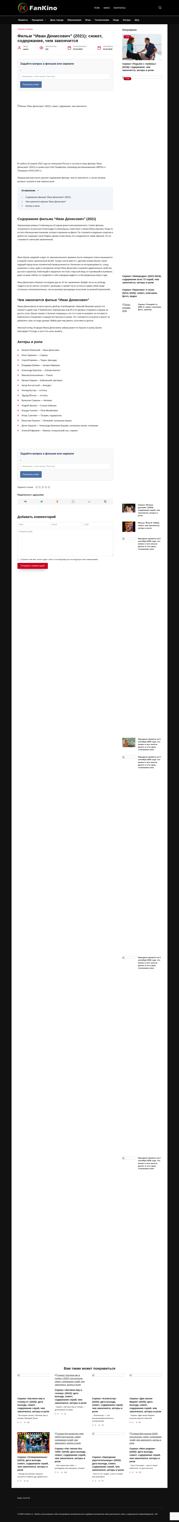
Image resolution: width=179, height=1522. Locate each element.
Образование (74, 20)
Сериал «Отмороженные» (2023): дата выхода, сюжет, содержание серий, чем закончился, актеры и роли (32, 1463)
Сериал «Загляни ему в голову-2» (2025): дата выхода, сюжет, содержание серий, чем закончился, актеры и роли (33, 1405)
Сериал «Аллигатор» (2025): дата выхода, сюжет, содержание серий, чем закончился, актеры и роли (107, 1405)
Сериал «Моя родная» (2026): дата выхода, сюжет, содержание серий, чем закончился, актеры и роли (145, 1455)
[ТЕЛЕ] (142, 58)
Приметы (23, 20)
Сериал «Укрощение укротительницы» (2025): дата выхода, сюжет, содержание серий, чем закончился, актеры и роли (108, 1463)
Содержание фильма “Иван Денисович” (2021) (48, 197)
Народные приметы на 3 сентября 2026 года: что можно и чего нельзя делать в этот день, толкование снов (149, 962)
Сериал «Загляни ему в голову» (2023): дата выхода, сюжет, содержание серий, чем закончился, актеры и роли (70, 1396)
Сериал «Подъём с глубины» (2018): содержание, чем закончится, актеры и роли (139, 67)
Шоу (137, 20)
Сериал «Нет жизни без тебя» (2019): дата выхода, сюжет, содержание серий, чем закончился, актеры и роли (70, 1455)
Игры (88, 20)
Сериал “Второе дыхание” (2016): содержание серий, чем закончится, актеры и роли (149, 510)
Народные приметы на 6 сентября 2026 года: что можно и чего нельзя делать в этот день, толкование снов (149, 543)
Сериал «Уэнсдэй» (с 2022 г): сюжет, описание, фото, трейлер (149, 307)
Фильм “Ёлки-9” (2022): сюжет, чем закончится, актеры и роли (149, 525)
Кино (107, 8)
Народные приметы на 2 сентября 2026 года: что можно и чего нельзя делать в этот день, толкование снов (149, 1163)
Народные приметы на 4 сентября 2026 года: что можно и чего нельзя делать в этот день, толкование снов (149, 762)
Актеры (127, 20)
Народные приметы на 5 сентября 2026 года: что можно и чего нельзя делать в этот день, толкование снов (149, 744)
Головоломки (102, 20)
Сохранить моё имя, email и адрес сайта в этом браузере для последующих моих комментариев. (59, 559)
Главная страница (25, 29)
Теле (97, 8)
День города (56, 20)
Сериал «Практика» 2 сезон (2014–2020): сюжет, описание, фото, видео (140, 293)
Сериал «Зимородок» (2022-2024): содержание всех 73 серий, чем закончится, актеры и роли (141, 279)
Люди (116, 20)
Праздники (37, 20)
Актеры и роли (32, 206)
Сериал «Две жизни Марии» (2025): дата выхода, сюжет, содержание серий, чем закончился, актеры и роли (145, 1405)
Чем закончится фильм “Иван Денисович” (45, 202)
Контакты (120, 8)
